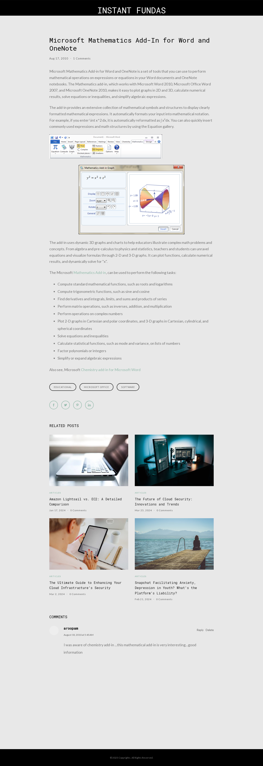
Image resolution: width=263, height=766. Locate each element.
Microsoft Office (96, 387)
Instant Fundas (131, 10)
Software (128, 387)
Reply (200, 630)
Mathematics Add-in (89, 272)
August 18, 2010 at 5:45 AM (78, 634)
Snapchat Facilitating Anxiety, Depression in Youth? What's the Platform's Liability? (166, 587)
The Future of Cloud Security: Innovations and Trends (163, 501)
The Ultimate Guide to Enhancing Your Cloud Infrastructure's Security (85, 585)
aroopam (71, 628)
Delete (210, 630)
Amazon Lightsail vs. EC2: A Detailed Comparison (85, 501)
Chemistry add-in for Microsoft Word (111, 369)
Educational (63, 387)
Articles (55, 492)
